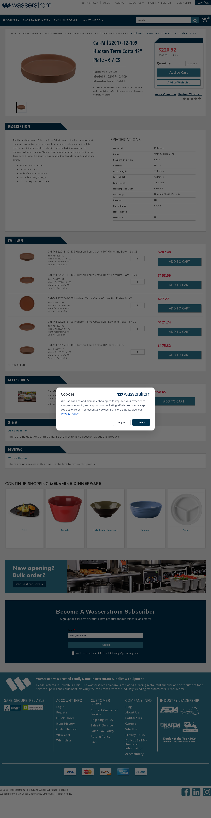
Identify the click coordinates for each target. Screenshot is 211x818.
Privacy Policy (70, 413)
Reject (121, 422)
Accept (141, 422)
